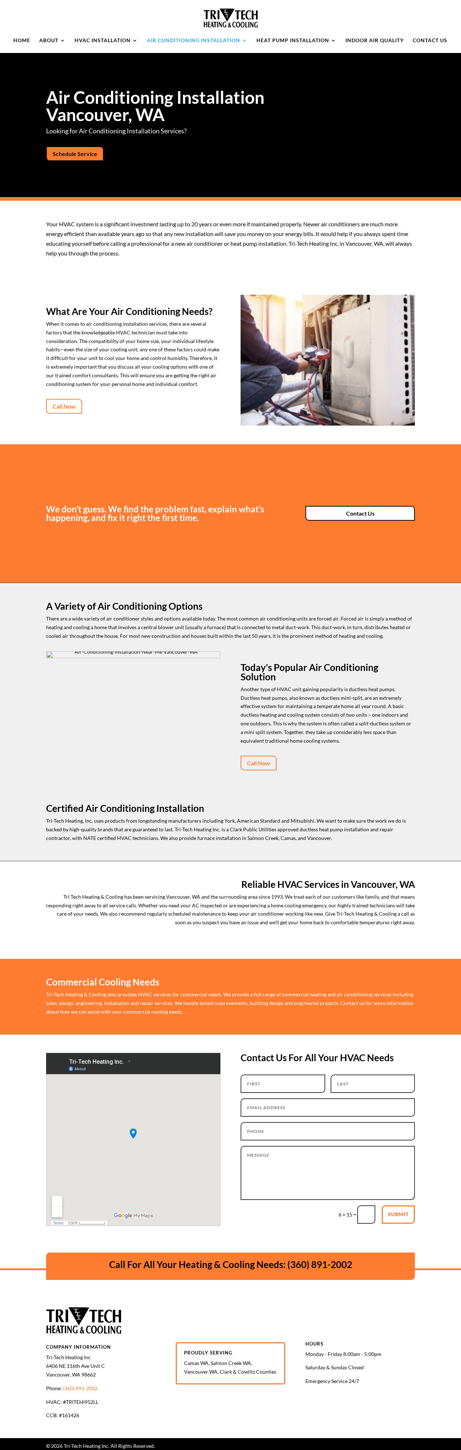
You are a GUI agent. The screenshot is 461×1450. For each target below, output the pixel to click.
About (48, 40)
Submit (398, 1214)
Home (21, 40)
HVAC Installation (103, 40)
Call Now (64, 406)
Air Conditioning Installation (193, 40)
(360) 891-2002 (319, 1264)
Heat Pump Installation (292, 40)
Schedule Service (75, 153)
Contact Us (430, 40)
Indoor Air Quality (374, 40)
